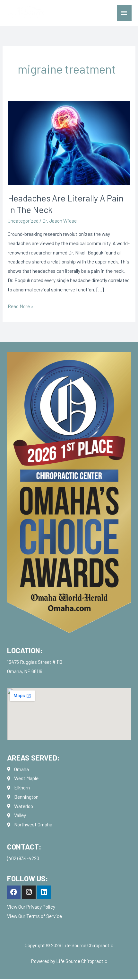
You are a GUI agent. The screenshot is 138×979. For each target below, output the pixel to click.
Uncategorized (23, 221)
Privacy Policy (40, 906)
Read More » (20, 305)
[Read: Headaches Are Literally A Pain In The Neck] (69, 142)
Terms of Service (44, 916)
